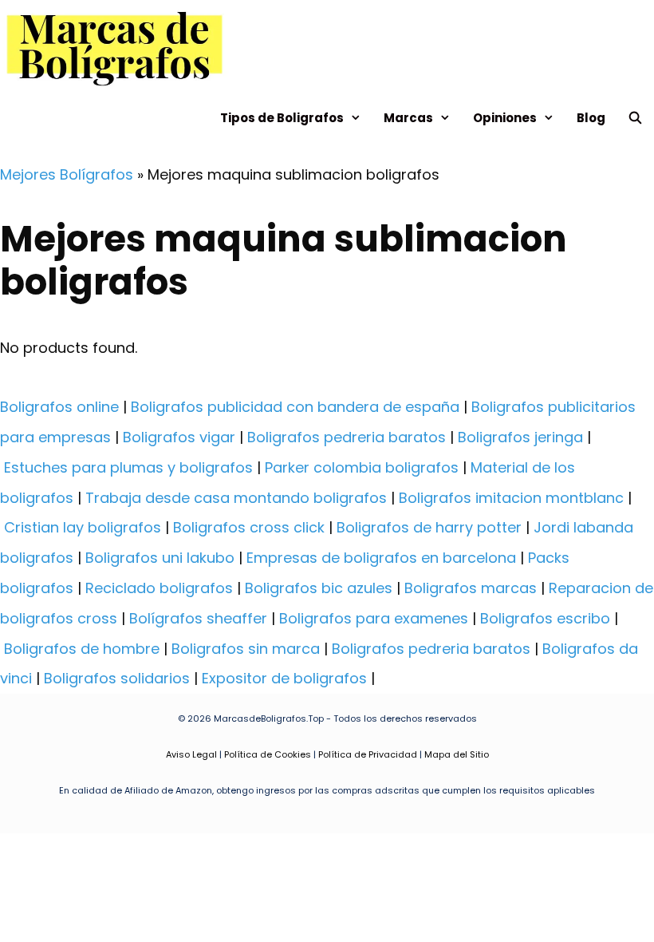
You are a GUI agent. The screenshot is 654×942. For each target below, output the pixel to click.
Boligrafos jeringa (520, 437)
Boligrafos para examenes (373, 618)
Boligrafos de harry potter (429, 527)
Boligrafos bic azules (318, 588)
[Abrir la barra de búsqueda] (635, 118)
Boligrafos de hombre (82, 649)
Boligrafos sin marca (245, 649)
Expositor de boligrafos (284, 678)
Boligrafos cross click (249, 527)
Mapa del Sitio (456, 754)
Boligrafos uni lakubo (159, 558)
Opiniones (505, 117)
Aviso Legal (191, 754)
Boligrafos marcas (470, 588)
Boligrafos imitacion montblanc (511, 498)
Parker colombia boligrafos (362, 467)
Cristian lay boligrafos (82, 527)
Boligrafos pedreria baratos (346, 437)
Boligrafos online (59, 407)
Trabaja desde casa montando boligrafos (236, 498)
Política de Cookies (267, 754)
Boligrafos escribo (545, 618)
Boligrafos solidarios (117, 678)
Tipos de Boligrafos (282, 117)
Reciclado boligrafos (159, 588)
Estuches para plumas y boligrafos (128, 467)
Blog (591, 117)
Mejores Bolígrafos (66, 174)
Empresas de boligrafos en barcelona (381, 558)
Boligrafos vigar (179, 437)
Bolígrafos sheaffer (198, 618)
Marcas (408, 117)
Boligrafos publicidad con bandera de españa (295, 407)
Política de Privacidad (367, 754)
